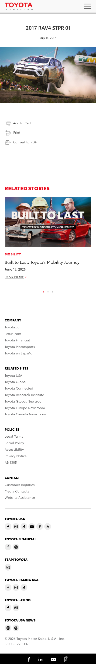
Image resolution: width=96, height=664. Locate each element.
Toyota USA (13, 375)
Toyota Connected (19, 388)
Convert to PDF (25, 142)
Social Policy (14, 442)
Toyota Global (16, 381)
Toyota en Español (19, 353)
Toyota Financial (17, 340)
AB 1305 (11, 462)
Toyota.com (14, 327)
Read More (14, 276)
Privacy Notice (16, 455)
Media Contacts (17, 491)
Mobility (13, 254)
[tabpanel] (48, 240)
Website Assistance (20, 497)
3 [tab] (52, 291)
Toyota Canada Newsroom (25, 414)
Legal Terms (14, 436)
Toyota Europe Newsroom (25, 407)
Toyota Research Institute (24, 394)
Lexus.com (13, 333)
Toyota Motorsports (20, 346)
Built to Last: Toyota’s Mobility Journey (42, 262)
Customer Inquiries (20, 484)
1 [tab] (43, 291)
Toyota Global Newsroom (25, 401)
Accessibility (14, 449)
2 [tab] (48, 291)
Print (16, 132)
